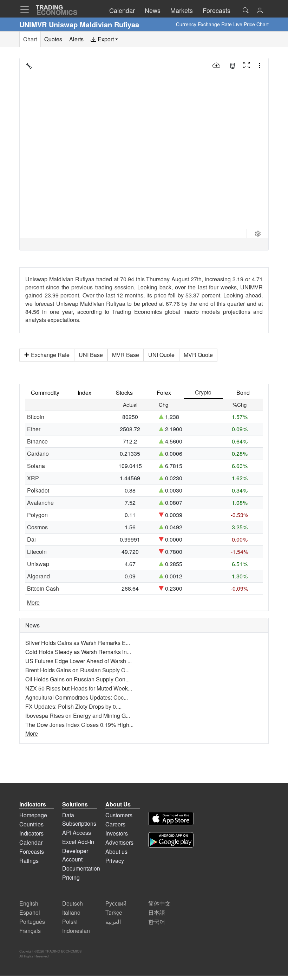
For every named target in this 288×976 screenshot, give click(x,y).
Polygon (37, 515)
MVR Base (125, 355)
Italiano (71, 912)
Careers (115, 824)
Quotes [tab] (53, 39)
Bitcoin (35, 417)
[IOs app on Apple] (171, 820)
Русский (115, 903)
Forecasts (31, 851)
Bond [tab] (243, 393)
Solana (36, 466)
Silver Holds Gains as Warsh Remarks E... (77, 643)
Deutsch (72, 903)
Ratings (29, 861)
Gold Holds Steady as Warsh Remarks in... (78, 652)
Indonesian (76, 931)
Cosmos (37, 527)
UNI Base (91, 355)
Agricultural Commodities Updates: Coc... (76, 697)
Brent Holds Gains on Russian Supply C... (77, 670)
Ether (33, 429)
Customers (118, 815)
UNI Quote (161, 355)
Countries (31, 824)
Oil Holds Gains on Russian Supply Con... (77, 679)
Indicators (31, 833)
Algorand (38, 576)
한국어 (156, 921)
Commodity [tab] (45, 393)
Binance (37, 441)
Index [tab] (84, 393)
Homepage (33, 815)
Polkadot (38, 490)
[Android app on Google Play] (171, 841)
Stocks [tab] (124, 393)
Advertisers (119, 842)
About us (116, 851)
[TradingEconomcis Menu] (26, 9)
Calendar (30, 842)
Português (32, 921)
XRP (33, 478)
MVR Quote (198, 355)
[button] (260, 11)
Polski (70, 921)
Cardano (38, 453)
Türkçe (113, 912)
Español (29, 912)
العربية (113, 921)
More (33, 602)
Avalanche (40, 503)
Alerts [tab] (76, 39)
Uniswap (38, 564)
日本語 (156, 912)
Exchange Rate (50, 355)
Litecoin (37, 552)
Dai (31, 539)
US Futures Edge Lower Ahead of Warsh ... (78, 661)
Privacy (114, 861)
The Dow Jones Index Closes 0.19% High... (79, 725)
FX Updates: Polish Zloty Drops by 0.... (73, 706)
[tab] (104, 39)
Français (30, 931)
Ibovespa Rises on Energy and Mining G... (77, 716)
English (28, 903)
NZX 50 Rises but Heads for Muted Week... (78, 688)
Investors (116, 833)
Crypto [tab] (203, 392)
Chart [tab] (30, 39)
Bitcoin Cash (43, 588)
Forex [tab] (164, 393)
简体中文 (159, 903)
